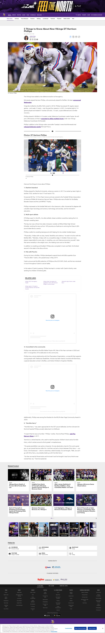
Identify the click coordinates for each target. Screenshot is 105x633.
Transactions (6, 600)
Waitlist (71, 600)
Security (58, 610)
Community (98, 592)
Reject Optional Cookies (80, 628)
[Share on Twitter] (73, 37)
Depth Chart (6, 594)
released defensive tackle (32, 127)
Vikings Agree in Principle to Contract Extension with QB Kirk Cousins (32, 288)
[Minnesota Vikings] (52, 621)
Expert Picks (19, 602)
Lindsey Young (32, 36)
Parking (58, 600)
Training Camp (85, 597)
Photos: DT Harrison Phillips (35, 135)
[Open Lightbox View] (52, 160)
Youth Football (98, 598)
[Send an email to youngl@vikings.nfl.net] (37, 39)
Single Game (71, 595)
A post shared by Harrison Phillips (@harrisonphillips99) (52, 341)
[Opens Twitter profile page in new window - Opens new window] (33, 39)
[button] (51, 518)
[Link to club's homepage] (4, 14)
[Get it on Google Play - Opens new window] (57, 616)
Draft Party (85, 602)
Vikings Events (85, 594)
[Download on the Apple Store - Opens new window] (47, 615)
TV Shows (33, 606)
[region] (52, 628)
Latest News (19, 592)
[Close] (102, 628)
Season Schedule (84, 592)
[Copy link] (79, 37)
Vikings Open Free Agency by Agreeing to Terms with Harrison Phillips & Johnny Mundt (50, 283)
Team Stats (6, 602)
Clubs (71, 608)
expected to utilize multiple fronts (52, 118)
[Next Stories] (94, 529)
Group (71, 598)
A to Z (58, 592)
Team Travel (45, 607)
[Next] (63, 173)
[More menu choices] (43, 14)
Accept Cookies (92, 628)
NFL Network (32, 604)
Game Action (45, 599)
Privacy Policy (54, 631)
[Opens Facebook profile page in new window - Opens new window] (30, 39)
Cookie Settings (68, 628)
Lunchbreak (19, 598)
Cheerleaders (45, 601)
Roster (6, 592)
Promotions (98, 610)
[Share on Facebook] (70, 37)
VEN (33, 594)
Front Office (6, 608)
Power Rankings (19, 605)
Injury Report (19, 600)
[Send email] (76, 37)
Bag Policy (58, 594)
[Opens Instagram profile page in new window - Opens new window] (35, 39)
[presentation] (96, 518)
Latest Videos (32, 592)
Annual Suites (71, 602)
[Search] (76, 15)
